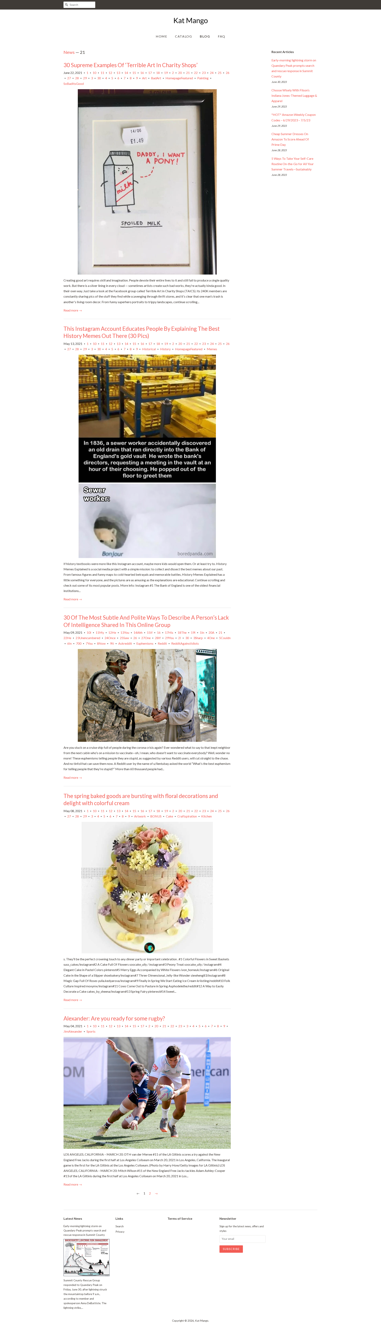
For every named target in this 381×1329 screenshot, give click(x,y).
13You (124, 632)
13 (118, 72)
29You (169, 638)
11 (102, 72)
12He (112, 632)
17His (169, 632)
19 (166, 72)
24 (212, 72)
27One (146, 638)
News (69, 52)
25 (219, 72)
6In (69, 643)
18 (158, 72)
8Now (101, 643)
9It (112, 643)
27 (69, 78)
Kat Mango (201, 1320)
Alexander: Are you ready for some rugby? (114, 1018)
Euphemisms (144, 643)
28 (77, 78)
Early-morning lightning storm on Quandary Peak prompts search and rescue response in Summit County (85, 1230)
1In (202, 632)
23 (204, 72)
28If (158, 638)
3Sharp (198, 638)
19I (193, 632)
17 (150, 72)
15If (150, 632)
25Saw (124, 638)
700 (78, 643)
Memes (212, 349)
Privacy (119, 1231)
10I (89, 632)
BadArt (156, 78)
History (165, 349)
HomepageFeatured (179, 78)
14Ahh (138, 632)
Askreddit (125, 643)
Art (144, 78)
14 (126, 72)
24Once (110, 638)
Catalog (183, 36)
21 (188, 72)
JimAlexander (73, 1031)
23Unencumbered (88, 638)
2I (179, 638)
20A (211, 632)
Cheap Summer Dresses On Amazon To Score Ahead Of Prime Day (290, 139)
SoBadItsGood (74, 83)
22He (67, 638)
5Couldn (225, 638)
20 (180, 72)
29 (85, 78)
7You (89, 643)
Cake (169, 816)
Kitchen (206, 816)
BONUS (156, 816)
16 (142, 72)
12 (110, 72)
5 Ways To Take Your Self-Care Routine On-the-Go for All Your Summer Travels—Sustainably (292, 164)
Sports (91, 1031)
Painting (203, 78)
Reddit (162, 643)
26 (227, 72)
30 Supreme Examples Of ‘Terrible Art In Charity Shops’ (131, 65)
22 (196, 72)
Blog (205, 36)
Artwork (140, 816)
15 (134, 72)
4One (211, 638)
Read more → (73, 310)
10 (94, 72)
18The (182, 632)
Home (161, 36)
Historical (149, 349)
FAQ (221, 36)
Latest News (73, 1218)
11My (100, 632)
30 (99, 78)
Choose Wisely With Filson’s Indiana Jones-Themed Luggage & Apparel (294, 95)
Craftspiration (187, 816)
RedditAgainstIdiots (185, 643)
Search (119, 1226)
